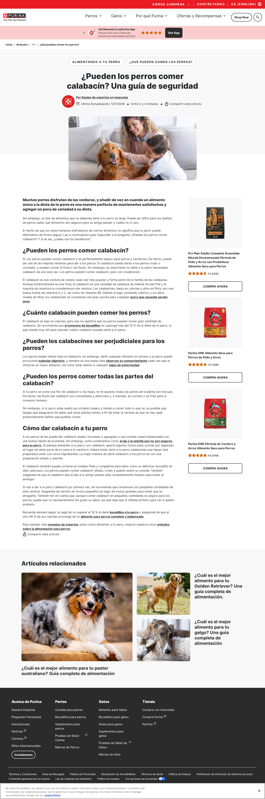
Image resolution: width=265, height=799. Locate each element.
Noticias (17, 731)
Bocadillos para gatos (114, 717)
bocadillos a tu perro (124, 512)
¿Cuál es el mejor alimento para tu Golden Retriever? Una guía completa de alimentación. (218, 586)
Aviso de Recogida (53, 774)
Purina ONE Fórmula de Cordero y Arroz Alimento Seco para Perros (212, 446)
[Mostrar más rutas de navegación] (34, 44)
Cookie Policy (53, 795)
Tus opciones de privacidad (141, 778)
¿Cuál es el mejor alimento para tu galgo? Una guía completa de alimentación (213, 632)
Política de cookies (108, 778)
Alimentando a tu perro (96, 62)
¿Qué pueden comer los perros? (59, 44)
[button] (215, 286)
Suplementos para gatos (111, 733)
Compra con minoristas (158, 710)
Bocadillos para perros (70, 717)
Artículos (22, 44)
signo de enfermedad (124, 365)
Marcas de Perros (67, 747)
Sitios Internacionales (26, 746)
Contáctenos (23, 755)
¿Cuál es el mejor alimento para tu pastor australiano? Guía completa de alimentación (68, 671)
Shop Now (241, 17)
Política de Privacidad (83, 774)
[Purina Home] (15, 17)
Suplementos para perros (67, 726)
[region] (132, 791)
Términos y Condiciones (23, 774)
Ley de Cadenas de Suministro (74, 778)
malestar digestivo (51, 361)
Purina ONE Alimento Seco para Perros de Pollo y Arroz (210, 355)
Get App (174, 33)
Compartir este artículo (185, 104)
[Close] (259, 791)
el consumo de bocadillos (82, 325)
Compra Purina (152, 717)
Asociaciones (21, 724)
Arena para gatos (110, 724)
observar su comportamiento (126, 361)
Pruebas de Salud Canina (67, 738)
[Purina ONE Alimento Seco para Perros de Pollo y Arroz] (215, 322)
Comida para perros (69, 710)
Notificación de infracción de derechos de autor (224, 774)
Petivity (147, 724)
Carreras (17, 738)
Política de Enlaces (180, 774)
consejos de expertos (63, 524)
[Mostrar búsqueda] (257, 17)
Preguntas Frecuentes (26, 717)
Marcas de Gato (110, 754)
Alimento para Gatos (113, 710)
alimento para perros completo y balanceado (112, 516)
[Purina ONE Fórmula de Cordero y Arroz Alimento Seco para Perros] (215, 413)
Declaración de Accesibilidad (118, 774)
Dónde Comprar (169, 4)
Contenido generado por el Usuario (29, 778)
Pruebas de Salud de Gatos (113, 745)
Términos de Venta (152, 774)
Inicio (9, 44)
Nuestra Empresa (23, 710)
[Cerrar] (84, 33)
